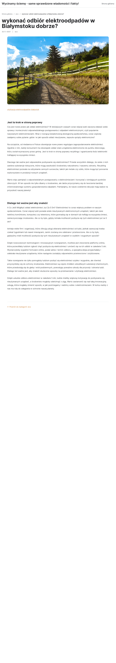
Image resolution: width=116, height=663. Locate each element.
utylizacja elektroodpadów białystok (23, 109)
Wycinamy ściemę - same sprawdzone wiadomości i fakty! (40, 3)
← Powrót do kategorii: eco (19, 307)
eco (17, 14)
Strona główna (108, 3)
